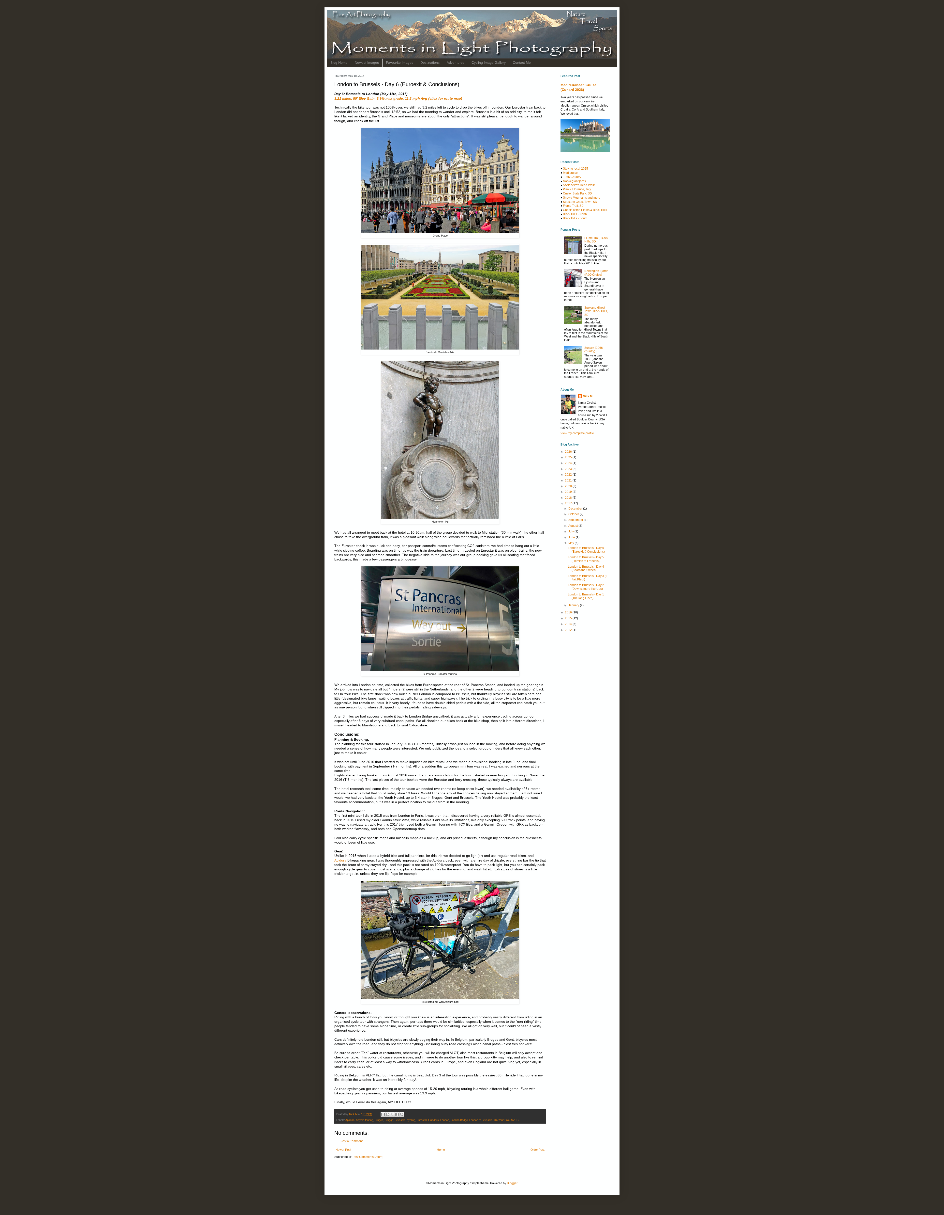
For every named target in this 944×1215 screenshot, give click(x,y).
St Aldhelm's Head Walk (579, 185)
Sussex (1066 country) (593, 349)
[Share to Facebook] (397, 1114)
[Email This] (383, 1114)
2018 (569, 497)
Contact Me (522, 62)
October (574, 514)
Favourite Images (399, 62)
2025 (569, 457)
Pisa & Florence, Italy (577, 189)
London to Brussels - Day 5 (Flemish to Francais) (586, 559)
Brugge (389, 1120)
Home (441, 1149)
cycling (411, 1120)
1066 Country (572, 177)
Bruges (379, 1120)
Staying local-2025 (575, 168)
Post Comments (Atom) (368, 1157)
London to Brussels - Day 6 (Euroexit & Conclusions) (586, 549)
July (571, 531)
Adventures (455, 62)
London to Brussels (480, 1120)
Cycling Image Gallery (489, 62)
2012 (569, 630)
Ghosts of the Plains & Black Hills (585, 210)
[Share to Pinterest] (401, 1114)
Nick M (587, 396)
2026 (569, 451)
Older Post (538, 1149)
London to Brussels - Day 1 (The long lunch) (586, 596)
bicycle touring (364, 1120)
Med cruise (570, 173)
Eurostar (422, 1120)
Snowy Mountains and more (581, 197)
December (575, 508)
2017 (569, 503)
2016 (569, 612)
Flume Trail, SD (573, 206)
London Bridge (459, 1120)
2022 (569, 474)
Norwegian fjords (574, 181)
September (576, 520)
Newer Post (343, 1149)
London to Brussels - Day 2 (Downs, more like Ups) (586, 586)
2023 (569, 469)
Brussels (400, 1120)
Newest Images (367, 62)
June (572, 537)
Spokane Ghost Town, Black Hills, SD (596, 311)
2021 (569, 480)
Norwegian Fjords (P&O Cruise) (596, 272)
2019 (569, 492)
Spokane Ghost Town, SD (580, 202)
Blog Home (339, 62)
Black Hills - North (575, 214)
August (573, 526)
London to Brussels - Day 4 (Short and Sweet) (586, 568)
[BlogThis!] (387, 1114)
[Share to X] (392, 1114)
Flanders (433, 1120)
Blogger (512, 1183)
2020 (569, 486)
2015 (569, 618)
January (574, 605)
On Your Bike (502, 1120)
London (444, 1120)
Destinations (430, 62)
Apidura (340, 860)
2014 (569, 624)
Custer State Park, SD (577, 193)
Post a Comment (351, 1141)
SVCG (515, 1120)
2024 (569, 463)
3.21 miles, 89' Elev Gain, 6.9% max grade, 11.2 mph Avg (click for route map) (398, 98)
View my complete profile (577, 433)
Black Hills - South (575, 218)
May (571, 543)
